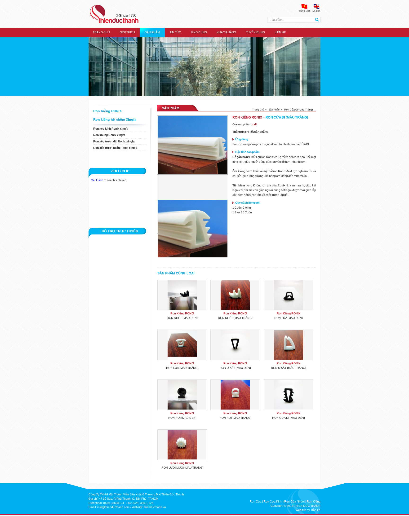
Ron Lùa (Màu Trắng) (182, 368)
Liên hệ (280, 32)
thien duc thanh (114, 14)
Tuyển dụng (255, 32)
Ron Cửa (256, 501)
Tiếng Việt (304, 10)
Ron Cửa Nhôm (294, 501)
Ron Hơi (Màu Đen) (182, 417)
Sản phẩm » (275, 109)
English (316, 10)
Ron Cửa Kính (273, 501)
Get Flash (97, 180)
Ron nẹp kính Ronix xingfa (110, 128)
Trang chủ (101, 32)
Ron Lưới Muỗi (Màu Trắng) (182, 467)
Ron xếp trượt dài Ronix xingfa (114, 141)
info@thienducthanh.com (113, 507)
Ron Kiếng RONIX (107, 111)
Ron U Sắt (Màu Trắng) (288, 368)
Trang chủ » (259, 109)
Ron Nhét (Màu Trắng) (235, 318)
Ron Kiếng (313, 501)
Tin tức (175, 32)
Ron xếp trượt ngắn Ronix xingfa (115, 148)
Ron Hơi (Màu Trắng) (235, 417)
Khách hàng (226, 32)
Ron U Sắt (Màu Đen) (235, 368)
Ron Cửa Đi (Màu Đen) (288, 417)
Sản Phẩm (152, 32)
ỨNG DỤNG (199, 32)
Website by (303, 510)
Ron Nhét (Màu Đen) (182, 318)
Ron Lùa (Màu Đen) (288, 318)
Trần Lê (315, 510)
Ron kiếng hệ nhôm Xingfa (114, 119)
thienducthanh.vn (155, 507)
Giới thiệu (127, 32)
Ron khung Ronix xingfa (109, 135)
